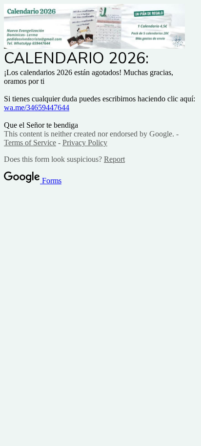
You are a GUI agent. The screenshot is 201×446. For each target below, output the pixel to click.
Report (114, 159)
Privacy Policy (84, 142)
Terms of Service (30, 142)
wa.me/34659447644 (36, 107)
